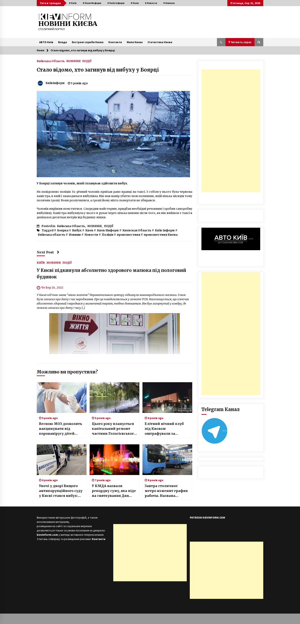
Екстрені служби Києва (87, 42)
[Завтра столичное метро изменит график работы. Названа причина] (167, 459)
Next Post (45, 252)
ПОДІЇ (86, 61)
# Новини (169, 2)
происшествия (128, 234)
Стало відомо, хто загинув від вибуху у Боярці (98, 70)
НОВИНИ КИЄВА (67, 24)
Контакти (115, 42)
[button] (221, 42)
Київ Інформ (165, 230)
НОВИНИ (73, 61)
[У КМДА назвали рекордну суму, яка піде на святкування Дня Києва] (114, 459)
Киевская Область (136, 230)
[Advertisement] (230, 130)
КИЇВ (41, 262)
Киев (89, 230)
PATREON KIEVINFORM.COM (207, 517)
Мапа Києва (135, 42)
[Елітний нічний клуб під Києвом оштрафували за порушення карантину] (167, 397)
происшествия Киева (161, 234)
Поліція (107, 234)
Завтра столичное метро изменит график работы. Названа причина (166, 491)
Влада (62, 42)
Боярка (62, 230)
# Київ (73, 2)
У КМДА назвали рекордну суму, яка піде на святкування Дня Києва (114, 491)
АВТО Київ (46, 42)
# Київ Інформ (115, 2)
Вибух (77, 230)
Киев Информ (108, 230)
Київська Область (51, 61)
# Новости (151, 2)
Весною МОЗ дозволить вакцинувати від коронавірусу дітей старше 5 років (60, 429)
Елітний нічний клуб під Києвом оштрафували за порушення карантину (166, 429)
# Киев (135, 2)
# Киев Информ (92, 2)
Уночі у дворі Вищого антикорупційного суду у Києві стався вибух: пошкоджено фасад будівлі (60, 491)
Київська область (51, 234)
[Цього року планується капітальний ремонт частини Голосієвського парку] (114, 397)
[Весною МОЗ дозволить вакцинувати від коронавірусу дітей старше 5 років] (62, 397)
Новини (75, 234)
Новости (91, 234)
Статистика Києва (160, 42)
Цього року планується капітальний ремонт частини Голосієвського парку (114, 429)
